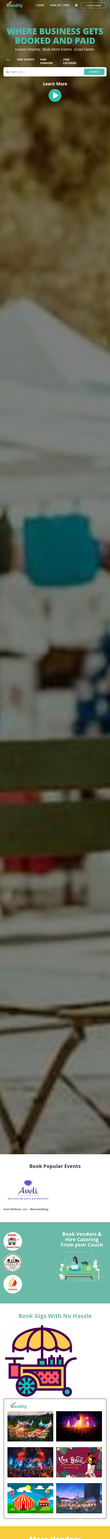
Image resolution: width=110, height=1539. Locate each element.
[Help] (76, 5)
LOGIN (40, 5)
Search (94, 71)
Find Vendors (46, 61)
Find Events (25, 59)
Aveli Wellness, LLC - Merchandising (25, 1209)
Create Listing (93, 5)
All (8, 59)
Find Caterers (69, 61)
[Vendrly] (14, 4)
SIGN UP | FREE (60, 5)
